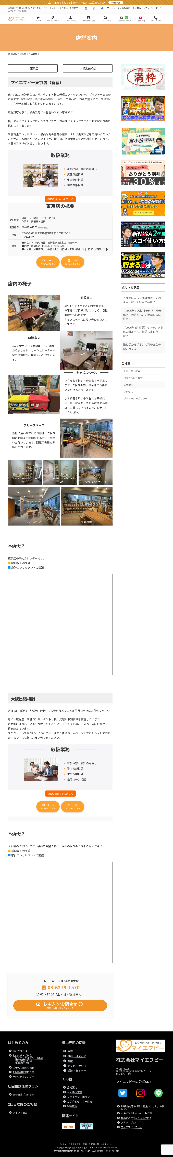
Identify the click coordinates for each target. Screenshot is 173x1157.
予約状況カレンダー (23, 1076)
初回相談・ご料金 (22, 1055)
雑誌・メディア (76, 1056)
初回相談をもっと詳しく (60, 199)
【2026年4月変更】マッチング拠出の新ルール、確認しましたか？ (143, 331)
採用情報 (72, 1106)
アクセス (111, 8)
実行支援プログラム (23, 1094)
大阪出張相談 (88, 68)
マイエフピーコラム (131, 1127)
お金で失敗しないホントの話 (137, 1113)
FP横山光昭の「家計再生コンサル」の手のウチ (142, 1107)
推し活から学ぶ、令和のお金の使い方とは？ (142, 346)
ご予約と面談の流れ (23, 1067)
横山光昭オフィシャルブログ (136, 1118)
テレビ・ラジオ (76, 1066)
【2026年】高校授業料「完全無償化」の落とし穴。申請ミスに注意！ (142, 314)
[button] (48, 262)
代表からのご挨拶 (133, 378)
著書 (70, 1051)
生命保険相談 (22, 1063)
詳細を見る (116, 2)
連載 (70, 1061)
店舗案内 (128, 384)
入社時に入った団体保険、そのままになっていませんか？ (142, 300)
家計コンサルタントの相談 (29, 1058)
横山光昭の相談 (23, 1060)
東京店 (34, 68)
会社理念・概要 (132, 371)
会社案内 (137, 8)
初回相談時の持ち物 (23, 1072)
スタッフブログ (129, 1122)
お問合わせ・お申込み (79, 1101)
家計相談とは (20, 1051)
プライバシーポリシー (153, 8)
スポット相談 (20, 1112)
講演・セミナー (76, 1071)
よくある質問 (124, 8)
